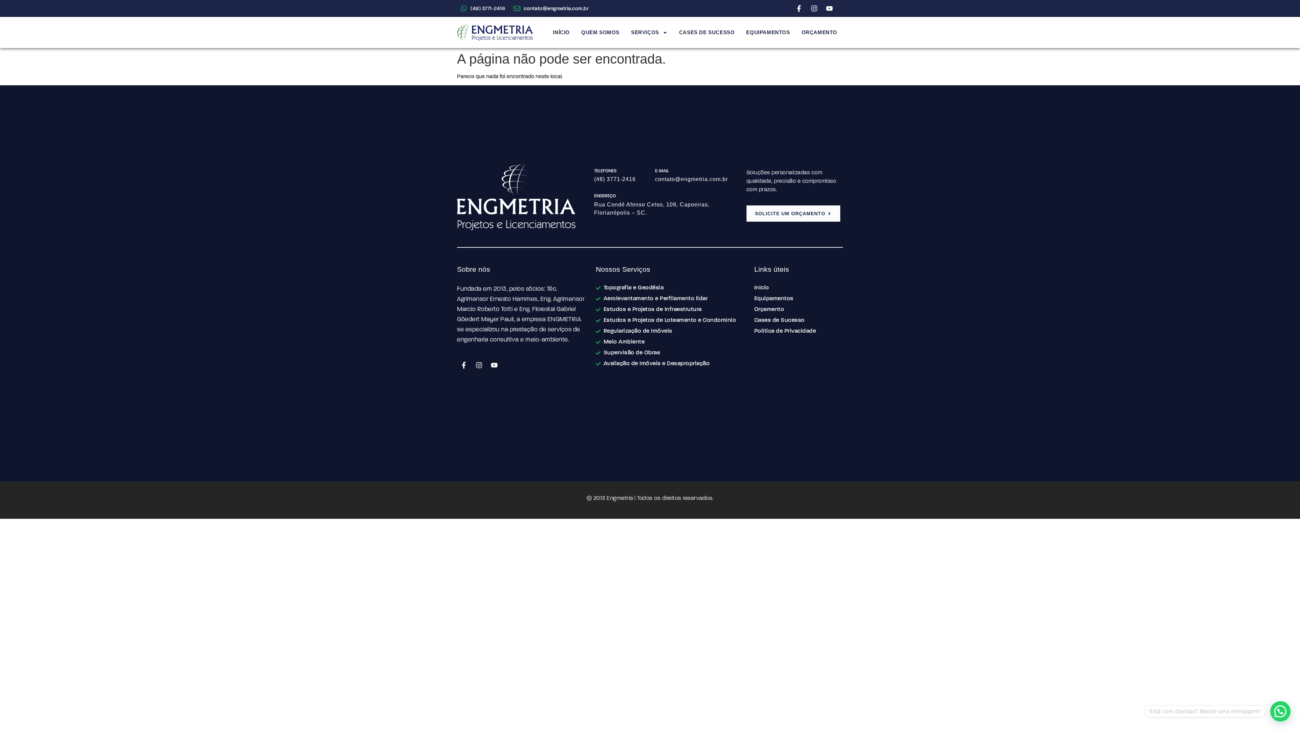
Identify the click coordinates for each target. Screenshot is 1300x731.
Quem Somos (600, 32)
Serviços (645, 32)
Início (561, 32)
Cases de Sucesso (707, 32)
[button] (1280, 711)
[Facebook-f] (799, 8)
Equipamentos (768, 32)
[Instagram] (814, 8)
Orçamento (819, 32)
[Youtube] (829, 8)
